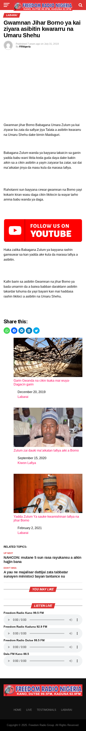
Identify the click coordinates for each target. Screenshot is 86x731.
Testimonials (46, 709)
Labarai (23, 396)
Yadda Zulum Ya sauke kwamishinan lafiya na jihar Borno (46, 518)
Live (29, 709)
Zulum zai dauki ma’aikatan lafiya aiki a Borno (46, 450)
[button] (7, 330)
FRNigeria (25, 46)
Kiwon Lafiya (27, 463)
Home (17, 709)
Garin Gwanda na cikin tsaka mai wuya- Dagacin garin (42, 382)
